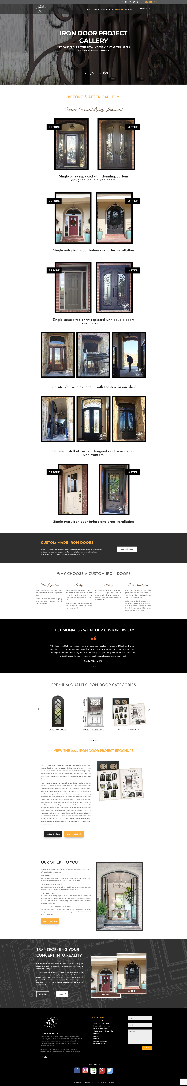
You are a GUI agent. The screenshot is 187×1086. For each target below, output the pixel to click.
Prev (38, 707)
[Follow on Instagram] (126, 2)
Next (148, 707)
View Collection (127, 549)
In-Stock (128, 9)
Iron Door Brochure (53, 834)
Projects (119, 9)
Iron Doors (106, 9)
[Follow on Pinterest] (130, 2)
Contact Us (145, 9)
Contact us (147, 1048)
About (96, 9)
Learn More (42, 994)
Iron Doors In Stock (74, 834)
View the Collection (50, 921)
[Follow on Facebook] (122, 2)
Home (89, 9)
